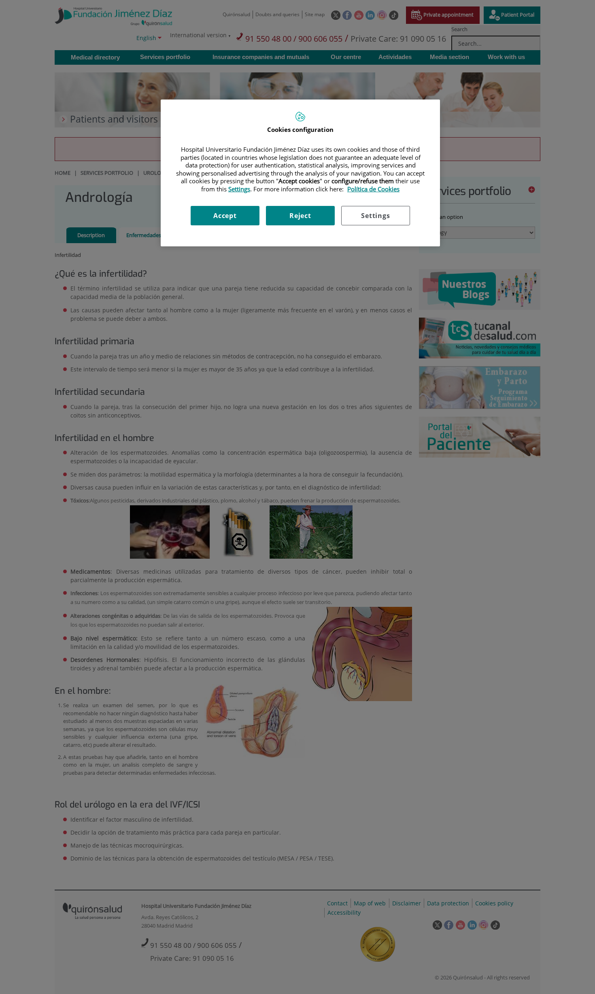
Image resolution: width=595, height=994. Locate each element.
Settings (375, 215)
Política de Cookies (373, 189)
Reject (300, 215)
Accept (225, 215)
